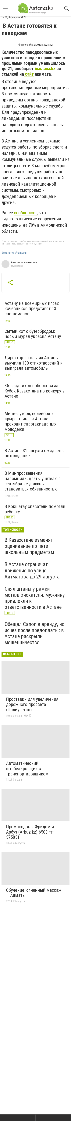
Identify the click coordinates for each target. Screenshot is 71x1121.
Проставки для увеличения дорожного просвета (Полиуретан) (32, 704)
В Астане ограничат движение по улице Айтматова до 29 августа (32, 570)
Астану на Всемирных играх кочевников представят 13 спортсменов (32, 308)
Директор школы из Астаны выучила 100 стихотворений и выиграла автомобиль (34, 363)
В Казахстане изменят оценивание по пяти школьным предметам (29, 546)
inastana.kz (45, 68)
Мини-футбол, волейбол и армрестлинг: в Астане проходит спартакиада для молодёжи (31, 421)
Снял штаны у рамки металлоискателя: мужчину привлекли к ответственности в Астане (35, 598)
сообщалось (25, 212)
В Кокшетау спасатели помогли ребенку (35, 509)
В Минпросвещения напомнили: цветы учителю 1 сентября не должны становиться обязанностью (33, 481)
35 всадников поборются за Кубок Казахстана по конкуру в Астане (35, 391)
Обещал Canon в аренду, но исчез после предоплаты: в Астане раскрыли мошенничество (35, 633)
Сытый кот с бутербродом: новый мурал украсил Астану (33, 334)
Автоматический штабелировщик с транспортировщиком (27, 768)
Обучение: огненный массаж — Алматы (33, 893)
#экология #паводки (14, 253)
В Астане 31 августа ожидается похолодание (35, 453)
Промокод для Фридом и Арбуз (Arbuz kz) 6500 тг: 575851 (30, 832)
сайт (29, 74)
